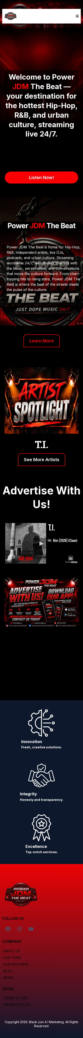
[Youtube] (31, 929)
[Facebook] (8, 929)
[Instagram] (19, 929)
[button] (77, 16)
